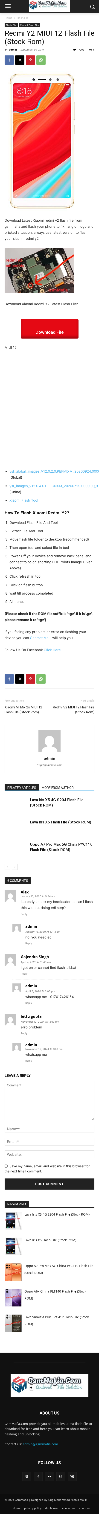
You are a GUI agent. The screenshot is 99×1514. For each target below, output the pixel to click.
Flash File (23, 18)
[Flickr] (49, 1476)
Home (8, 18)
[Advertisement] (49, 406)
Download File (49, 332)
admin (13, 49)
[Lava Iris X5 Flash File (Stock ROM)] (16, 827)
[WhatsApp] (41, 60)
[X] (19, 60)
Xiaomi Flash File (29, 25)
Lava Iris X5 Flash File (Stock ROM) (60, 822)
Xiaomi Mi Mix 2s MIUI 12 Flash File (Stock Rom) (23, 709)
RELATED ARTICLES (21, 788)
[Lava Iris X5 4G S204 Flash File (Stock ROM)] (16, 805)
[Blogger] (26, 1476)
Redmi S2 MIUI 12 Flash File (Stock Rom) (73, 709)
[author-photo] (49, 752)
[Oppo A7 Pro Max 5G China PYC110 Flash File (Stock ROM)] (16, 850)
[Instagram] (60, 1476)
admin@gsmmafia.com (40, 1444)
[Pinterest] (30, 60)
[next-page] (15, 867)
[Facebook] (9, 60)
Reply (24, 914)
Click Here (52, 650)
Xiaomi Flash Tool (23, 500)
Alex (25, 892)
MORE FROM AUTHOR (58, 788)
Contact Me (39, 638)
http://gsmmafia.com (49, 765)
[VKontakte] (72, 1476)
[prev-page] (7, 867)
